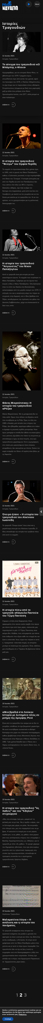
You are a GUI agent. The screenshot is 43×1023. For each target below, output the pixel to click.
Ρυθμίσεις (23, 1015)
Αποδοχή (8, 1019)
